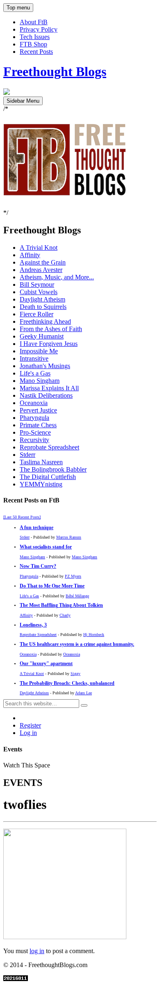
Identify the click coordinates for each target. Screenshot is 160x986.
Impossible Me (39, 351)
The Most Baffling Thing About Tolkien (61, 605)
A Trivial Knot (38, 247)
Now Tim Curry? (38, 566)
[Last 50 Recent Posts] (22, 517)
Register (30, 725)
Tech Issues (35, 36)
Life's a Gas (35, 373)
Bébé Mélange (77, 596)
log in (37, 950)
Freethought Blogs (54, 71)
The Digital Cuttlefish (48, 476)
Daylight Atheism (42, 299)
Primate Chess (38, 425)
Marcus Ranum (68, 537)
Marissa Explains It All (49, 388)
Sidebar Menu (23, 101)
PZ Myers (73, 576)
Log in (28, 732)
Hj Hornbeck (93, 634)
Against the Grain (43, 262)
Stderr (27, 454)
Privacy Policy (38, 29)
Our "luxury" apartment (46, 663)
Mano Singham (39, 380)
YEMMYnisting (41, 484)
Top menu (18, 8)
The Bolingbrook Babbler (53, 469)
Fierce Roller (36, 314)
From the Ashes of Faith (51, 328)
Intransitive (34, 358)
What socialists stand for (46, 547)
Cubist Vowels (38, 291)
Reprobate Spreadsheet (49, 447)
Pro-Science (35, 432)
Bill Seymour (37, 284)
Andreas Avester (41, 269)
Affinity (30, 254)
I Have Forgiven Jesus (49, 343)
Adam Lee (83, 693)
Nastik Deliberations (46, 395)
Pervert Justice (38, 410)
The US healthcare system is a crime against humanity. (77, 644)
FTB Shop (33, 44)
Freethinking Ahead (45, 321)
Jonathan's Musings (45, 365)
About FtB (34, 21)
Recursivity (34, 439)
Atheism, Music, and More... (57, 277)
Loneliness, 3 (33, 625)
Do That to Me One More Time (52, 586)
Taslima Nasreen (41, 461)
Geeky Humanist (42, 336)
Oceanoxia (34, 402)
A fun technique (36, 527)
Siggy (75, 673)
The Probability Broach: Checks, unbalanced (67, 683)
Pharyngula (34, 417)
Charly (65, 615)
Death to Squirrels (43, 306)
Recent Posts (36, 51)
